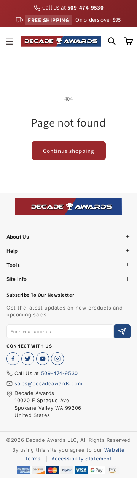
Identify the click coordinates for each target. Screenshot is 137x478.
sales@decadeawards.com (48, 383)
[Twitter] (27, 358)
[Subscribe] (122, 331)
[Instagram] (57, 358)
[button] (9, 41)
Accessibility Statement (81, 459)
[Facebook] (12, 358)
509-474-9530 (59, 373)
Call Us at (73, 7)
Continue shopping (68, 150)
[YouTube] (42, 358)
